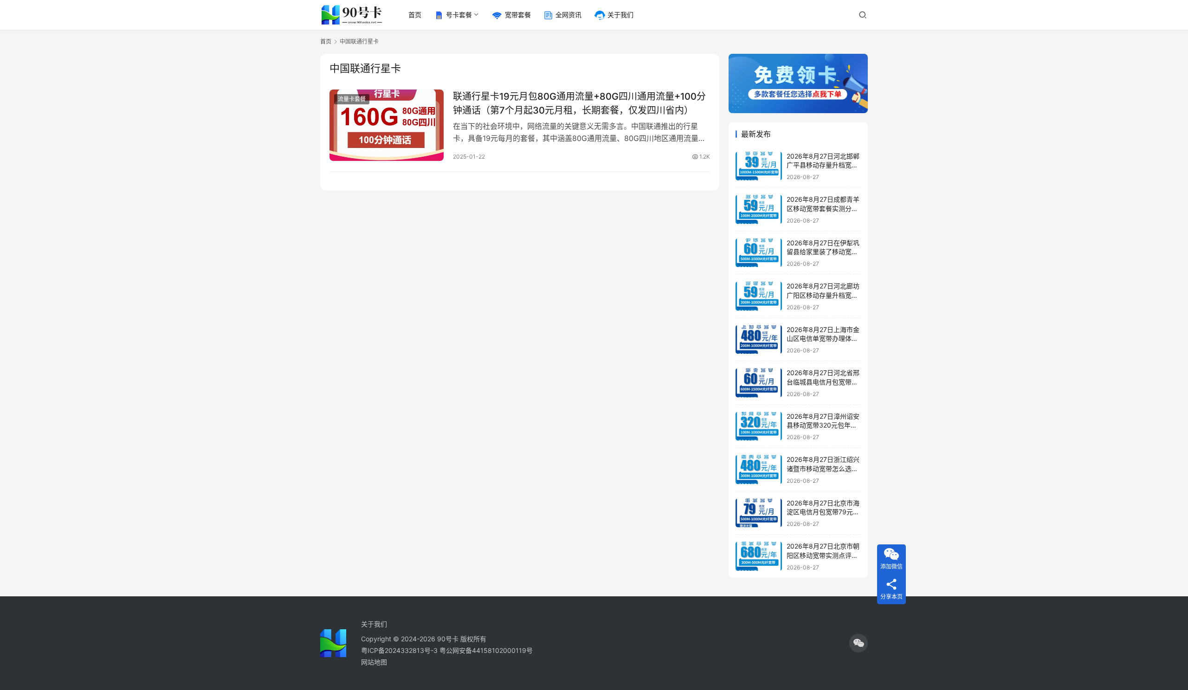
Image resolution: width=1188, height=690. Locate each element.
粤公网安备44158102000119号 (486, 650)
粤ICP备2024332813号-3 (400, 650)
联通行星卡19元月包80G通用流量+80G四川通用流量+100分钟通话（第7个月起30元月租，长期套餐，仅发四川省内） (579, 103)
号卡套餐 (459, 15)
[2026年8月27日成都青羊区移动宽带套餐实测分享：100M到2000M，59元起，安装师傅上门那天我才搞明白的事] (759, 209)
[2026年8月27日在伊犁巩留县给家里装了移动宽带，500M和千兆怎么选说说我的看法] (759, 253)
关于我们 (620, 15)
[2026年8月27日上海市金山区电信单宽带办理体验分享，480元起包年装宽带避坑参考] (759, 339)
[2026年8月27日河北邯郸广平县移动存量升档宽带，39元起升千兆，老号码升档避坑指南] (759, 166)
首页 (414, 15)
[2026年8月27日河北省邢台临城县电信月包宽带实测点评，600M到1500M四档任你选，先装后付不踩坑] (759, 382)
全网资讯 (568, 15)
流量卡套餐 (352, 99)
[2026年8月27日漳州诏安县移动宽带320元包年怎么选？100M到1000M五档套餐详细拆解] (759, 426)
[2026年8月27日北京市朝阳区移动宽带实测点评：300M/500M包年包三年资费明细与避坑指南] (759, 556)
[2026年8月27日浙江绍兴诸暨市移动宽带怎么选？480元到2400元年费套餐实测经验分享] (759, 469)
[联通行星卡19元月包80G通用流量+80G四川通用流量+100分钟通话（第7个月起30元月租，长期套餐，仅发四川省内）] (386, 125)
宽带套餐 (518, 15)
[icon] (858, 643)
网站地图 (374, 662)
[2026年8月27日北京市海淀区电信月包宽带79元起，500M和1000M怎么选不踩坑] (759, 513)
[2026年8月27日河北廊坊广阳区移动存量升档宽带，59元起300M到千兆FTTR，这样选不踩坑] (759, 296)
